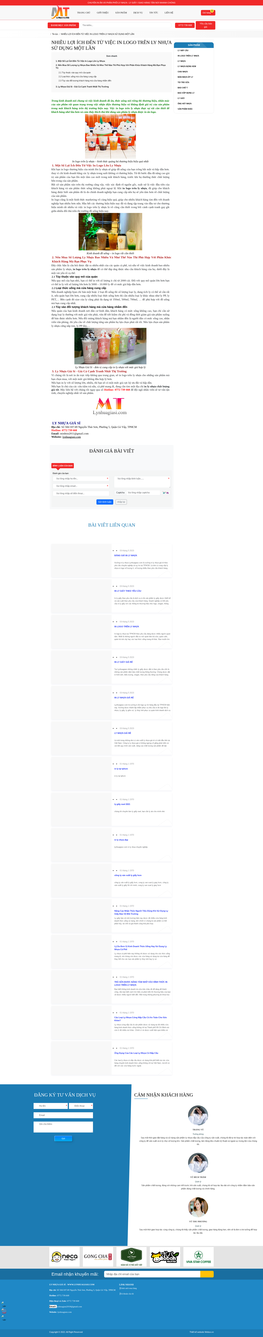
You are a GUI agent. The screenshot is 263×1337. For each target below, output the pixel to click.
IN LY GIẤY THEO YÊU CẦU (127, 591)
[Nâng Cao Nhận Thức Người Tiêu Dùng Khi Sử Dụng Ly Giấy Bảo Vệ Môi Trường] (81, 904)
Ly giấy (181, 98)
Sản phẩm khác (185, 109)
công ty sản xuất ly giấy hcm (127, 875)
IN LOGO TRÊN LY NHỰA (126, 626)
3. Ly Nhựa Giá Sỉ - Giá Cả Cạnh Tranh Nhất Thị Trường (82, 86)
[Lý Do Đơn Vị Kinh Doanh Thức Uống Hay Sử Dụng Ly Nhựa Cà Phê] (81, 939)
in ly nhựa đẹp (121, 840)
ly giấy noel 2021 (122, 804)
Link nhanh (126, 1284)
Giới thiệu (103, 13)
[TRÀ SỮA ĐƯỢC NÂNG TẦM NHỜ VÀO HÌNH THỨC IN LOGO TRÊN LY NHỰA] (81, 975)
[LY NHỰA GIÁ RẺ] (59, 723)
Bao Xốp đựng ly (186, 93)
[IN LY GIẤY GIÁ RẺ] (60, 652)
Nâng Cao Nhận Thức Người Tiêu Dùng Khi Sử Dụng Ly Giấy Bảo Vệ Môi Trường (141, 912)
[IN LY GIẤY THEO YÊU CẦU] (64, 581)
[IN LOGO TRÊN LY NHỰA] (63, 616)
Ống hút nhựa (184, 104)
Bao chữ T (183, 88)
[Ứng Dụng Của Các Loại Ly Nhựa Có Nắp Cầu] (72, 1043)
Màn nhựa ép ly (185, 77)
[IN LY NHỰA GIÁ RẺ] (60, 687)
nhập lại (121, 502)
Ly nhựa (182, 61)
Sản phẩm (121, 13)
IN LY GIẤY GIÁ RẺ (123, 662)
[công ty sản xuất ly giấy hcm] (64, 865)
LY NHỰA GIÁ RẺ (122, 733)
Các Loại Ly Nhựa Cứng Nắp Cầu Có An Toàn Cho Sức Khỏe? (140, 1019)
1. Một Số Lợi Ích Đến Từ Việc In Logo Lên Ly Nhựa (80, 61)
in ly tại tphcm (121, 769)
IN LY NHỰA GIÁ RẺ (124, 697)
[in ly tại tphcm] (57, 758)
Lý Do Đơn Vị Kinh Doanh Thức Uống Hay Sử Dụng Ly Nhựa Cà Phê (140, 947)
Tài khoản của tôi (127, 1294)
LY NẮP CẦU (183, 50)
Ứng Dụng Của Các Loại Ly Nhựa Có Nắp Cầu (136, 1053)
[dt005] (198, 1266)
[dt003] (131, 1266)
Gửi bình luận (105, 502)
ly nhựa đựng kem (187, 66)
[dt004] (165, 1266)
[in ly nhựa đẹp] (57, 829)
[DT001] (64, 1266)
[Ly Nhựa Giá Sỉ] (60, 18)
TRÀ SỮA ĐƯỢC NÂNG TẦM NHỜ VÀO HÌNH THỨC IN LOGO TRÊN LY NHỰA (140, 983)
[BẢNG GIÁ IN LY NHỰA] (62, 545)
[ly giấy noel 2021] (58, 794)
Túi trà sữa (183, 82)
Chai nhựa (183, 72)
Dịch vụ (138, 13)
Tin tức (153, 13)
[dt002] (98, 1266)
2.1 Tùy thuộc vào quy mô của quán (75, 72)
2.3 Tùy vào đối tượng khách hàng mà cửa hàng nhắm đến (85, 80)
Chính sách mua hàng (128, 1288)
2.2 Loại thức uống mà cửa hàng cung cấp (77, 76)
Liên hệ (169, 13)
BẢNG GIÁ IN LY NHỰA (125, 555)
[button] (185, 25)
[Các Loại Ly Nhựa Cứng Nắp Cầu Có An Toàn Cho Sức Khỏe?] (79, 1007)
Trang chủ (83, 13)
